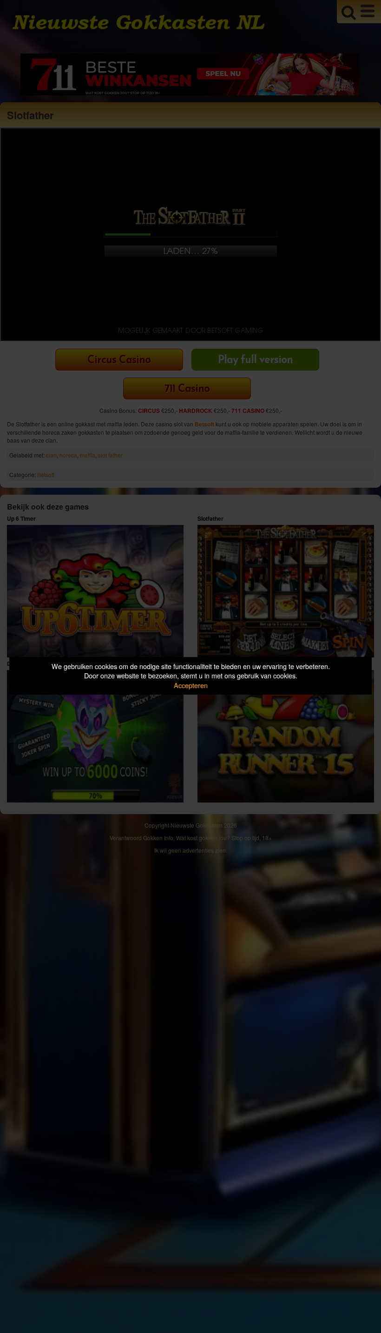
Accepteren (191, 685)
